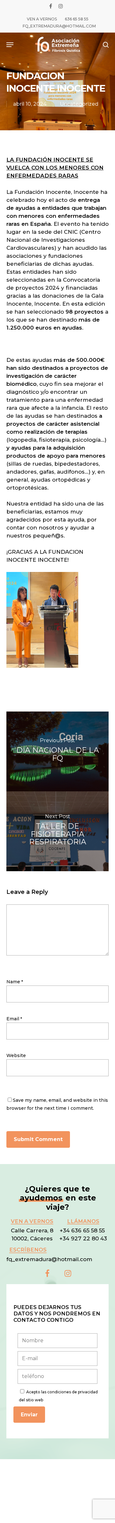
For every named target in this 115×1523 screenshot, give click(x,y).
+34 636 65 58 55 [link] (83, 1230)
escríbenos (28, 1250)
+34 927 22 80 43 (83, 1238)
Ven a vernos (32, 1221)
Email (14, 1019)
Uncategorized (79, 104)
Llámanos (83, 1221)
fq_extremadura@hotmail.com (49, 1259)
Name (14, 982)
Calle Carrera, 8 (32, 1230)
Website (16, 1055)
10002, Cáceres (32, 1238)
